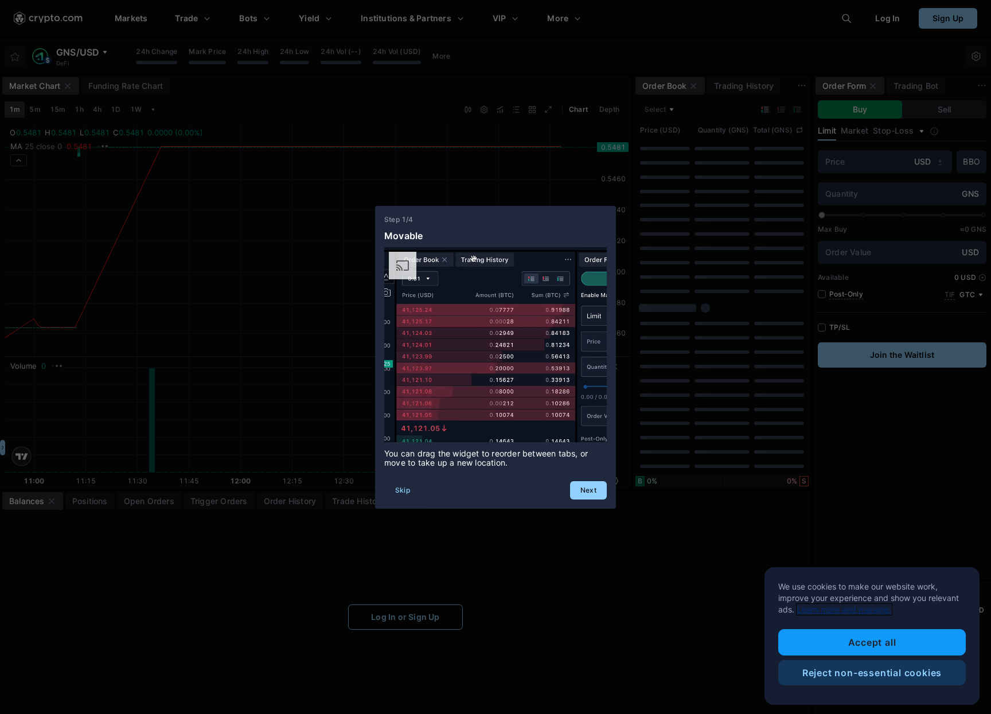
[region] (872, 636)
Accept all (872, 642)
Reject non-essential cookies (872, 672)
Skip (402, 490)
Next (588, 490)
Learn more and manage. (844, 609)
